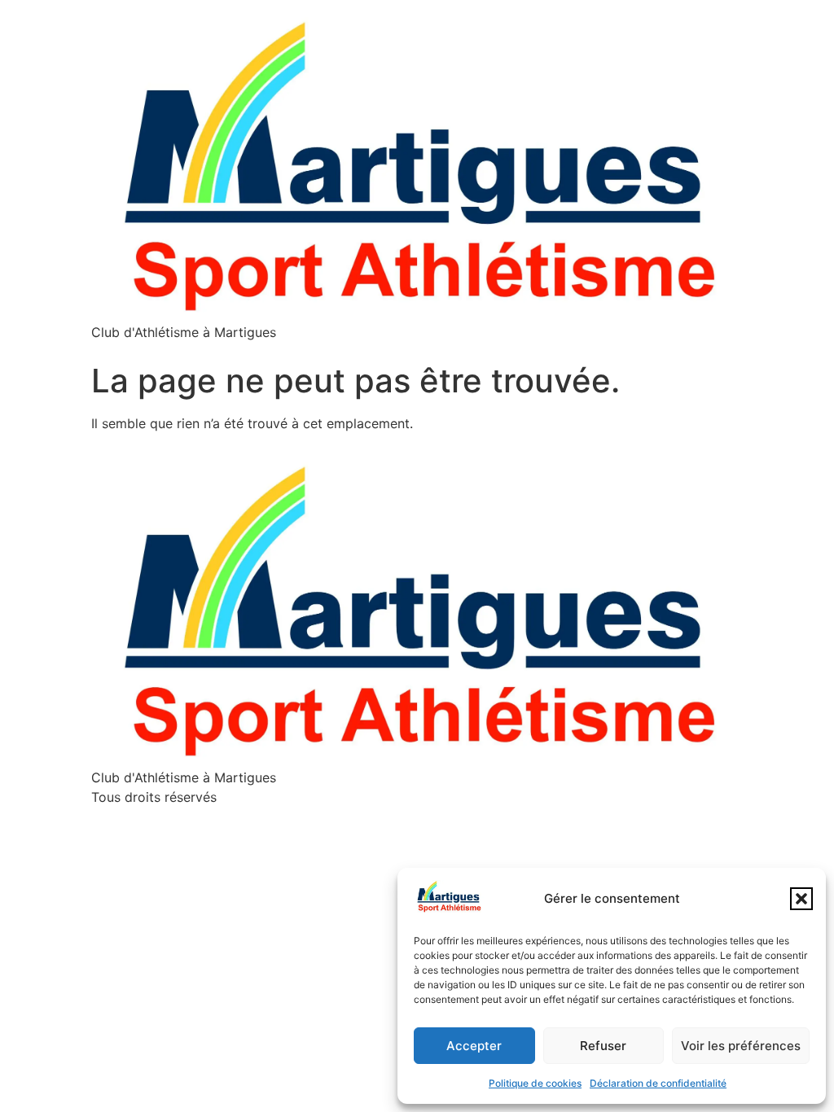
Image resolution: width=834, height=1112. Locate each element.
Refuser (603, 1045)
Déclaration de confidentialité (658, 1083)
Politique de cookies (535, 1083)
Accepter (474, 1045)
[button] (801, 899)
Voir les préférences (741, 1045)
